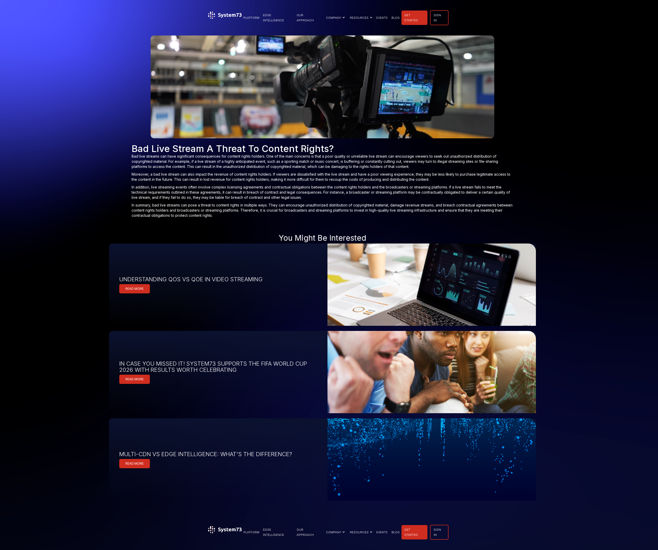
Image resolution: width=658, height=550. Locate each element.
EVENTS (382, 18)
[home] (225, 17)
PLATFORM (251, 18)
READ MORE (134, 289)
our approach (305, 17)
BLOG (395, 18)
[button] (335, 17)
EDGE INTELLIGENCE (273, 17)
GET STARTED (411, 17)
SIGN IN (437, 17)
